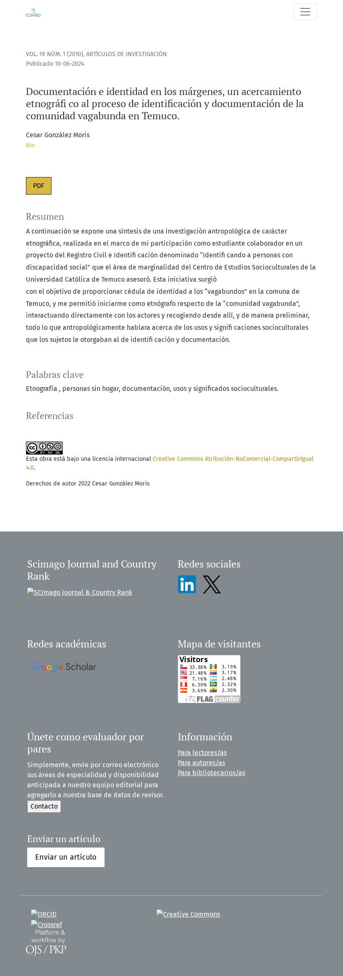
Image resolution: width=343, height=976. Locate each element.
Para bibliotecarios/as (211, 773)
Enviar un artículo (66, 857)
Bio (30, 145)
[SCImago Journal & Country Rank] (79, 592)
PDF (38, 186)
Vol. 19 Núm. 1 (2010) (54, 54)
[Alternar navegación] (305, 11)
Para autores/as (201, 763)
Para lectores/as (202, 753)
